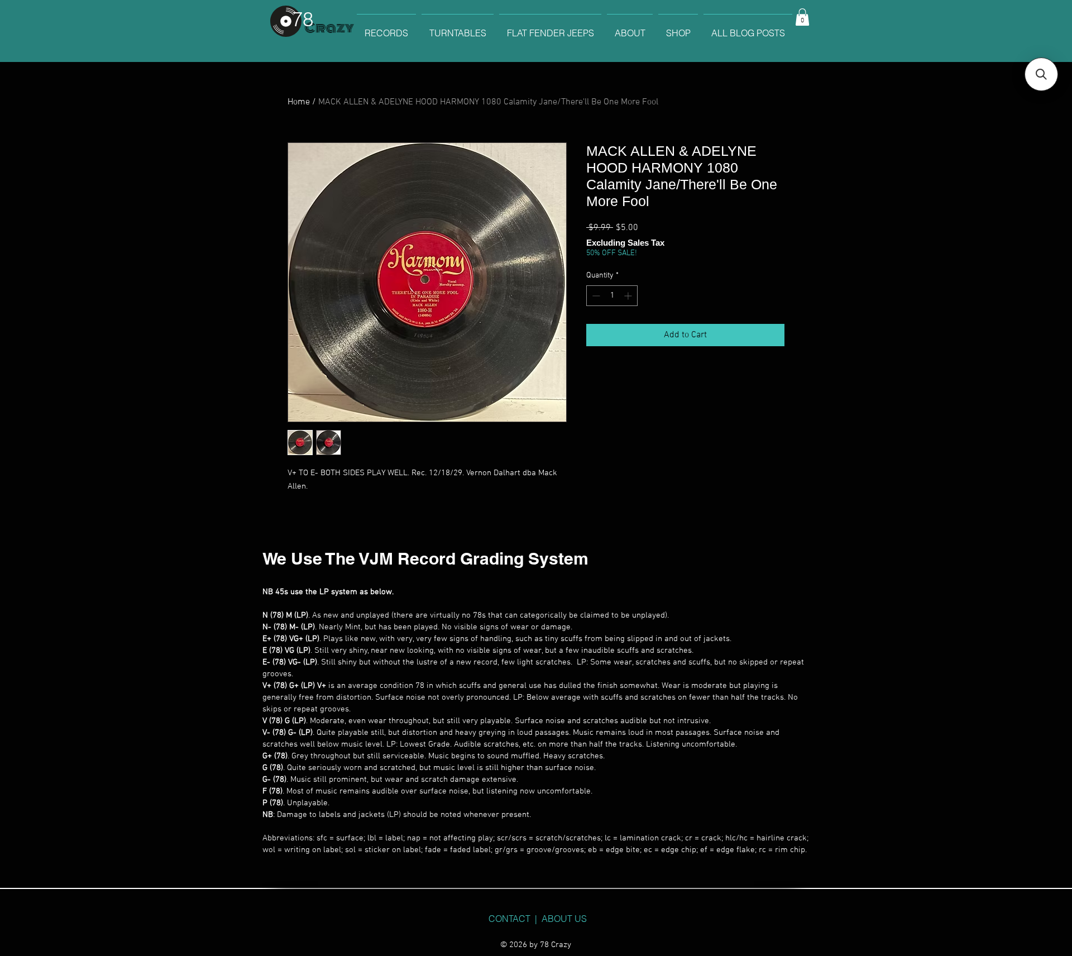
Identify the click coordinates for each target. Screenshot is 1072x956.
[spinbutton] (612, 295)
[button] (802, 17)
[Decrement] (595, 295)
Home (299, 102)
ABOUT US (564, 918)
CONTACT (509, 918)
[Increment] (629, 295)
